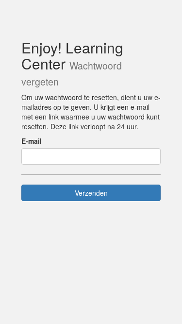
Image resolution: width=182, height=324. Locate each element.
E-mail (31, 141)
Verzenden (91, 193)
